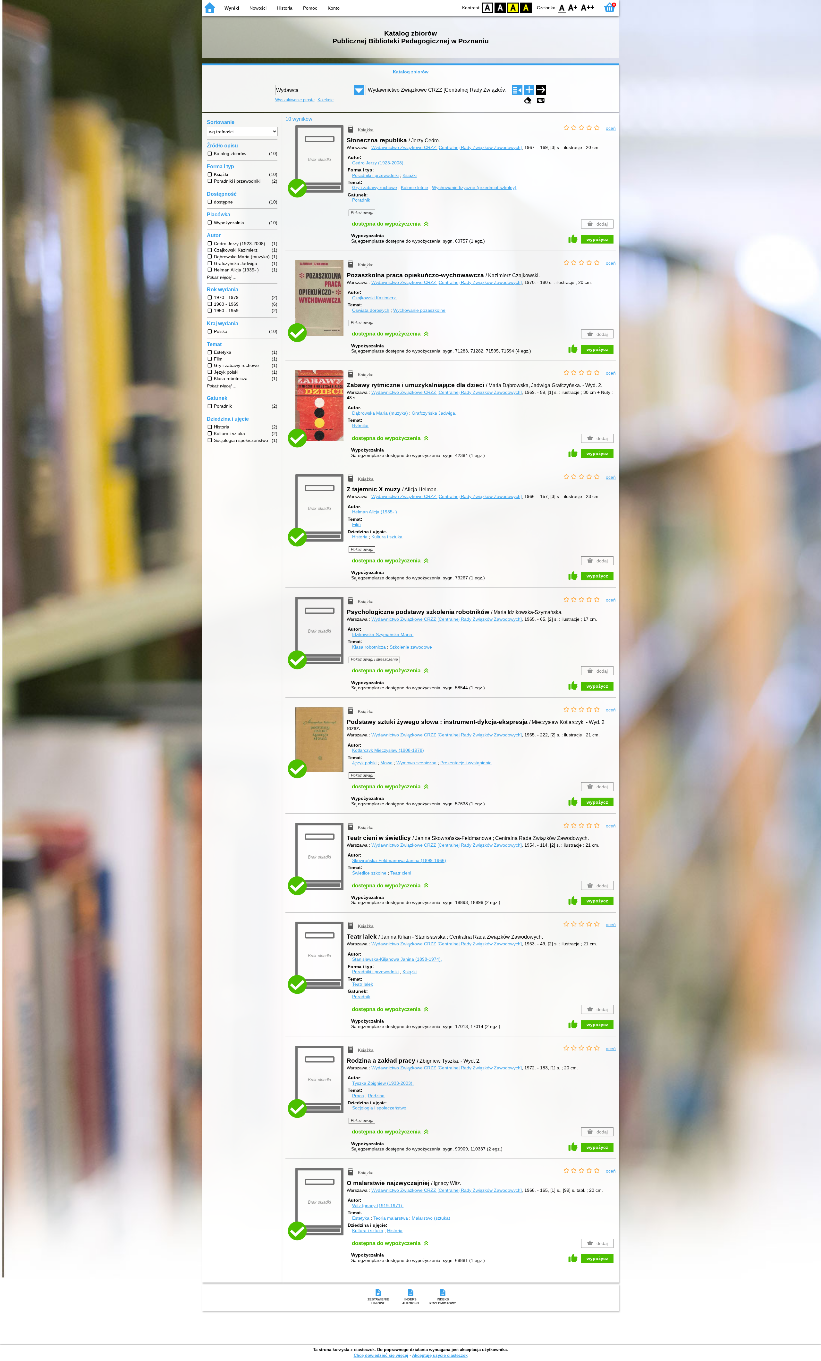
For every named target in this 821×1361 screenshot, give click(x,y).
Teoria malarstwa (390, 1218)
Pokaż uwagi (362, 213)
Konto (334, 8)
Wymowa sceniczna (416, 762)
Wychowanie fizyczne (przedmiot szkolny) (474, 187)
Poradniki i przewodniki (375, 175)
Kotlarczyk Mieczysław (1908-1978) (388, 750)
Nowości (258, 8)
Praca (358, 1095)
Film (356, 524)
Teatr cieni (400, 873)
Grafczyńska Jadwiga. (434, 413)
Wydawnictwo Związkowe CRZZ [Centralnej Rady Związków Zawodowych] (446, 147)
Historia (284, 8)
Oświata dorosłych (370, 310)
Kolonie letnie (414, 187)
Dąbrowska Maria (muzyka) (380, 413)
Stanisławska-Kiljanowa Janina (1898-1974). (397, 959)
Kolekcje (325, 99)
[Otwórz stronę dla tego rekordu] (321, 302)
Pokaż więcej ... (222, 277)
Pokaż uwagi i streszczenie (374, 659)
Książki (409, 175)
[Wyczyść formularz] (528, 100)
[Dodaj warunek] (529, 90)
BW (500, 7)
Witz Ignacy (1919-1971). (377, 1205)
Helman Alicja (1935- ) (374, 511)
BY (525, 7)
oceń (611, 128)
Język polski (364, 762)
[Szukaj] (541, 90)
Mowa (386, 762)
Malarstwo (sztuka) (431, 1218)
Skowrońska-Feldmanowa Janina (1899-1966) (399, 860)
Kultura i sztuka (386, 536)
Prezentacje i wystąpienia (466, 762)
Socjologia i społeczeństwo (379, 1107)
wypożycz (597, 239)
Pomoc (310, 8)
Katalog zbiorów (410, 71)
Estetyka (360, 1218)
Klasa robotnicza (369, 647)
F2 (588, 7)
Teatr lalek (362, 984)
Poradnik (361, 200)
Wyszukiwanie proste (295, 99)
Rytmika (360, 425)
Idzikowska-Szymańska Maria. (382, 634)
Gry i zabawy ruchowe (374, 187)
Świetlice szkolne (369, 873)
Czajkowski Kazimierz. (374, 297)
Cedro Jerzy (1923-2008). (378, 162)
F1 (573, 7)
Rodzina (376, 1095)
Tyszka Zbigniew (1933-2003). (383, 1083)
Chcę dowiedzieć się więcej (381, 1355)
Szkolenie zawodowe (411, 647)
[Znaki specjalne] (541, 100)
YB (513, 7)
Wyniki (231, 8)
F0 (562, 7)
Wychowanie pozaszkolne (419, 310)
